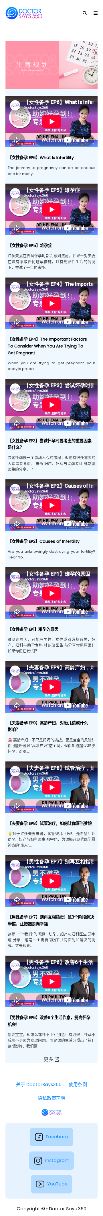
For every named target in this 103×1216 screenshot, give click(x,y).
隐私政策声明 (51, 1098)
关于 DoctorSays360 (39, 1084)
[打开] (96, 13)
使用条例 (78, 1084)
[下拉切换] (85, 13)
